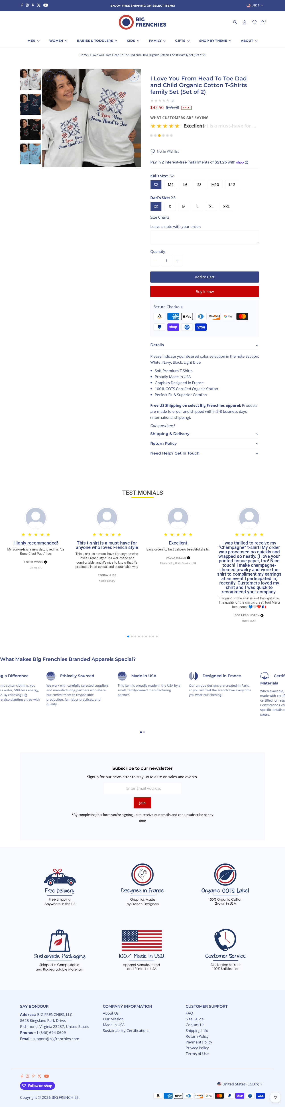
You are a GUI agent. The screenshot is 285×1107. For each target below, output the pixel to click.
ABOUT (247, 41)
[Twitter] (39, 5)
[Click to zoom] (133, 76)
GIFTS (180, 41)
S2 (156, 184)
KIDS (131, 41)
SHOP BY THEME (213, 41)
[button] (204, 127)
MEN (32, 41)
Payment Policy (199, 1042)
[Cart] (262, 22)
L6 (185, 184)
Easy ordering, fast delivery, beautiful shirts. (178, 549)
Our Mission (113, 1018)
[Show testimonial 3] (159, 135)
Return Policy (197, 1036)
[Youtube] (45, 5)
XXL (226, 206)
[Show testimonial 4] (163, 135)
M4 (170, 184)
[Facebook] (22, 5)
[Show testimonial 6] (171, 135)
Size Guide (195, 1018)
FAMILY (155, 41)
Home (83, 55)
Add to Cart (204, 276)
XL (211, 206)
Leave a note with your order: (175, 226)
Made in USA (114, 1024)
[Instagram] (27, 5)
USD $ (255, 5)
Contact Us (195, 1024)
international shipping (170, 417)
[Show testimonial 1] (151, 135)
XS (156, 206)
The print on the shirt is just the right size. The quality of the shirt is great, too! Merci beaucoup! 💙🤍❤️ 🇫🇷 (249, 602)
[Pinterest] (33, 5)
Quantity (157, 251)
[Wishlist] (254, 22)
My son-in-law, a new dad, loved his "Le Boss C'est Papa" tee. (35, 551)
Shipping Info (197, 1030)
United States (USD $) (240, 1084)
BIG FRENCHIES (65, 1097)
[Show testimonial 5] (167, 135)
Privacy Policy (197, 1047)
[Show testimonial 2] (155, 135)
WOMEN (56, 41)
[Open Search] (235, 22)
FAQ (189, 1013)
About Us (111, 1013)
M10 (215, 184)
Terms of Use (197, 1053)
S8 (199, 184)
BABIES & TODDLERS (95, 41)
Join (142, 802)
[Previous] (50, 76)
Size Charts (159, 217)
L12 (232, 184)
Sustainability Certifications (126, 1030)
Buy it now (205, 291)
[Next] (60, 76)
